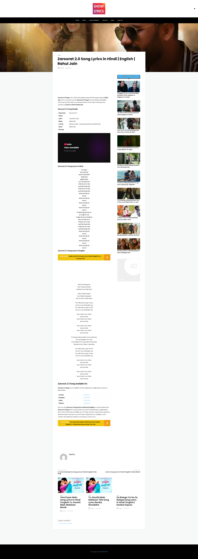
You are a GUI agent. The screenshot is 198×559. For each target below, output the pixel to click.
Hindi (59, 55)
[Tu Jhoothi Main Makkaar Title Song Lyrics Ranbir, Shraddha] (99, 485)
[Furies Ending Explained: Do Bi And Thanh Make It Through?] (128, 141)
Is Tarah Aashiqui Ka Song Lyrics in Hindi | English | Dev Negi (77, 472)
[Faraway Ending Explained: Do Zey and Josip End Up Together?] (128, 176)
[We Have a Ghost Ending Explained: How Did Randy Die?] (128, 158)
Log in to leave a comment (65, 523)
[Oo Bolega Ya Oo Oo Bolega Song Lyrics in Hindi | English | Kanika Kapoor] (127, 485)
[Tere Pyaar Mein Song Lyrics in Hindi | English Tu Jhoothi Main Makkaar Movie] (71, 485)
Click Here (87, 395)
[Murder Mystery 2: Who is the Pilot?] (128, 228)
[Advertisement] (84, 85)
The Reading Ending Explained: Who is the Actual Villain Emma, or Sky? (128, 201)
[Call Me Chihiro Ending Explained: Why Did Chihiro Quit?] (128, 211)
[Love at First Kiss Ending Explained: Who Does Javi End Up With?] (128, 123)
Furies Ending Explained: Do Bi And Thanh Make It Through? (128, 148)
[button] (194, 8)
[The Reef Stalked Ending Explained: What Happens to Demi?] (128, 106)
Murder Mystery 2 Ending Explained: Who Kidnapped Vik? (128, 252)
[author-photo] (61, 511)
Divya (62, 68)
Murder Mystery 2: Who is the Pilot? (128, 235)
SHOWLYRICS (104, 552)
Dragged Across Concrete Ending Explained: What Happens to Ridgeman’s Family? (128, 95)
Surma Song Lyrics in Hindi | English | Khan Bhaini (122, 472)
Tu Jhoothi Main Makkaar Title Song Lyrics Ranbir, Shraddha (98, 501)
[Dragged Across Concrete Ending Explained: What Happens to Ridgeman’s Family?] (128, 86)
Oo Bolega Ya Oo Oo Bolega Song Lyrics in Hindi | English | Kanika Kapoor (127, 501)
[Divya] (59, 68)
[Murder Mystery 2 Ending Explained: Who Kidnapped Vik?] (128, 244)
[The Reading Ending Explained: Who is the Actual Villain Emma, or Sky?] (128, 193)
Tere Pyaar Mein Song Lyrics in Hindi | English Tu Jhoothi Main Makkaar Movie (70, 502)
